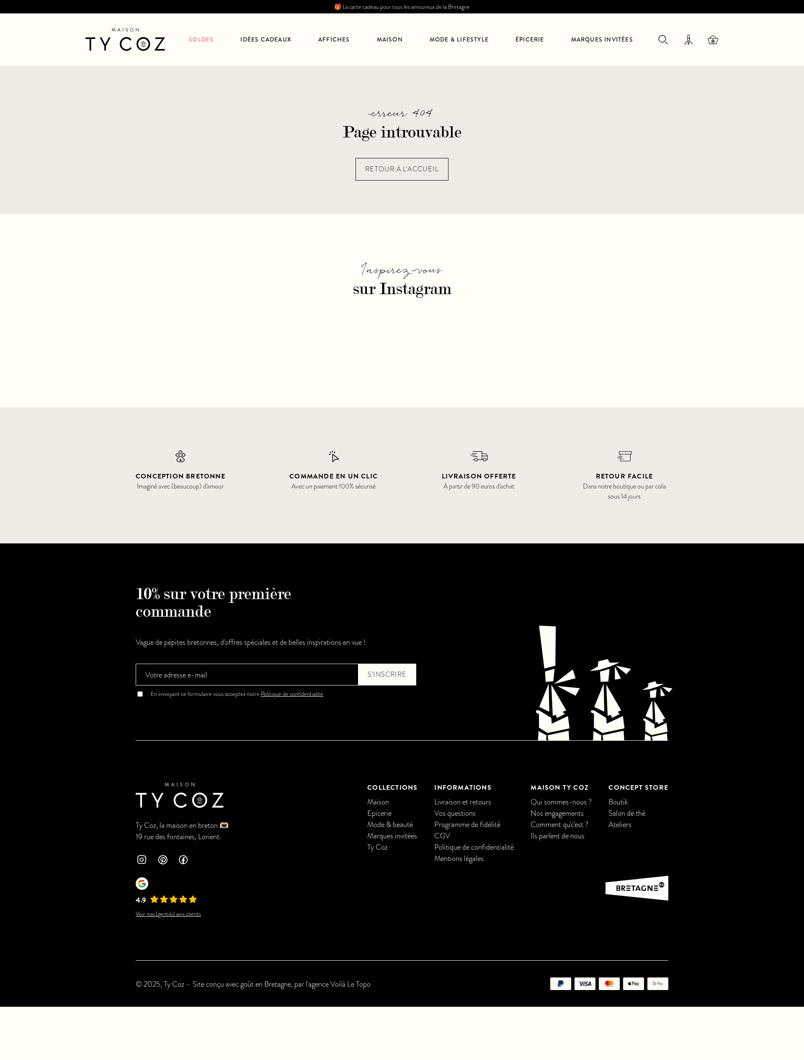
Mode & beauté (390, 824)
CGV (442, 835)
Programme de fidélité (467, 824)
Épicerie (529, 39)
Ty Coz (377, 847)
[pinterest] (162, 861)
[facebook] (183, 861)
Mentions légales (459, 858)
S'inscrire (387, 674)
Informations (462, 788)
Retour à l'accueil (402, 169)
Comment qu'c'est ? (559, 824)
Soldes (201, 39)
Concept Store (638, 788)
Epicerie (379, 813)
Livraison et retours (462, 801)
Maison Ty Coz (560, 788)
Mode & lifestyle (459, 39)
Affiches (334, 39)
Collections (392, 788)
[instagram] (141, 861)
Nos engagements (557, 813)
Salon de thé (626, 813)
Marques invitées (602, 39)
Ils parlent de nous (558, 835)
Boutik (618, 801)
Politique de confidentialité (292, 694)
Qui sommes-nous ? (561, 801)
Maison (390, 39)
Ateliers (619, 824)
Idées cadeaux (265, 39)
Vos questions (455, 813)
